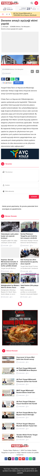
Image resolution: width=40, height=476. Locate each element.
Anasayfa (5, 26)
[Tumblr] (34, 458)
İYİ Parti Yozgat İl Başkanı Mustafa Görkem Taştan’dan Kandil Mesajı (26, 426)
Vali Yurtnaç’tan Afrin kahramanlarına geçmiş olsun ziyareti (29, 262)
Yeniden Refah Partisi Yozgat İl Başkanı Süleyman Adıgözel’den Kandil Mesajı (26, 437)
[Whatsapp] (30, 458)
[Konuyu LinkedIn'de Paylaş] (17, 79)
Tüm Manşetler (25, 26)
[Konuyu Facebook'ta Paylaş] (3, 79)
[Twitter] (9, 458)
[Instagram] (13, 458)
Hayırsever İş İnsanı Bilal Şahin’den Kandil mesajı (25, 358)
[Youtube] (20, 458)
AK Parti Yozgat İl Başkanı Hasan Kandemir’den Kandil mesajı (26, 404)
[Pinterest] (23, 458)
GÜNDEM (13, 26)
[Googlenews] (27, 458)
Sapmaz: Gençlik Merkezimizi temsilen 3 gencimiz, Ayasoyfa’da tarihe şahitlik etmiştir (9, 263)
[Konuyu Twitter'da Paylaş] (8, 79)
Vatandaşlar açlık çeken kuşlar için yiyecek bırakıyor (10, 236)
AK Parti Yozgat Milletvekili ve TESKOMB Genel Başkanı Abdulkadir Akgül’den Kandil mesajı (25, 15)
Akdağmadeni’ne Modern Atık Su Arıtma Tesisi (10, 286)
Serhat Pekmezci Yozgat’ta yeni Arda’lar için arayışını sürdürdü (29, 236)
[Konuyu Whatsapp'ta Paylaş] (12, 79)
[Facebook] (6, 458)
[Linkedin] (16, 458)
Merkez (18, 26)
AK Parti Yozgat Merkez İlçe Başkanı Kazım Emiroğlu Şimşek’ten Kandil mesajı (26, 415)
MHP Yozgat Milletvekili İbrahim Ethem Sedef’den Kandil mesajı (25, 392)
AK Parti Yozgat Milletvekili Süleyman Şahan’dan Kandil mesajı (26, 381)
